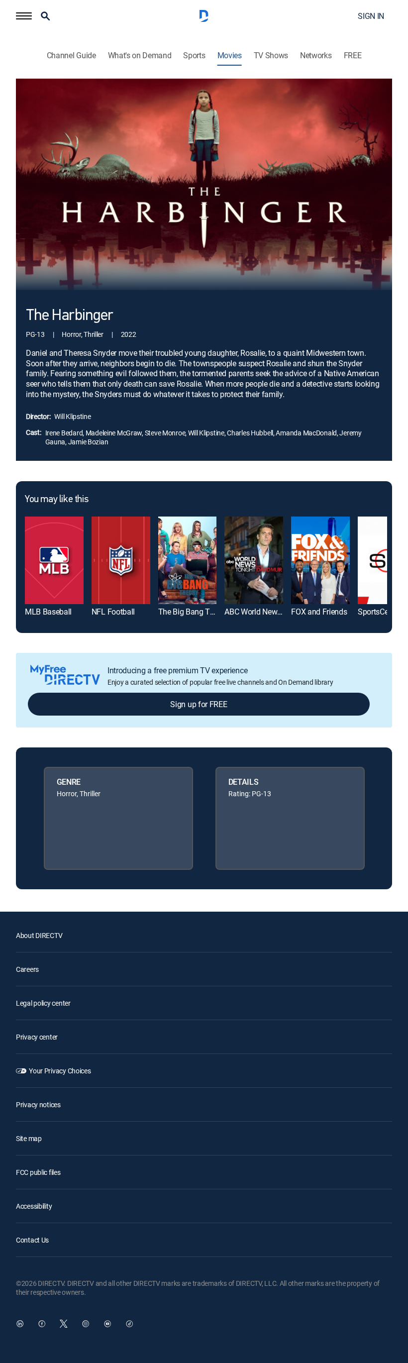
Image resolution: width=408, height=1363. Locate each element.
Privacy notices (38, 1104)
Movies (229, 55)
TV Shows (271, 55)
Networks (315, 55)
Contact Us (32, 1240)
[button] (24, 16)
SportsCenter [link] (379, 611)
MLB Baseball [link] (48, 611)
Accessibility (34, 1206)
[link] (54, 560)
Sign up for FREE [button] (198, 704)
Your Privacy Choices (60, 1070)
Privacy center (37, 1037)
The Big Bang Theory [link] (193, 611)
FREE (353, 55)
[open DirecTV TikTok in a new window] (129, 1324)
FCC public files (38, 1172)
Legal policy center (43, 1003)
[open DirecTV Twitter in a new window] (64, 1324)
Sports (194, 55)
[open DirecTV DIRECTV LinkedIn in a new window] (20, 1324)
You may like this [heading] (56, 500)
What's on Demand (140, 55)
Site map (29, 1138)
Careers (27, 969)
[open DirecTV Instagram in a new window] (86, 1324)
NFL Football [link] (113, 611)
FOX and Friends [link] (319, 611)
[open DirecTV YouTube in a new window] (107, 1324)
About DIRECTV (39, 935)
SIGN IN (371, 15)
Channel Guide (71, 55)
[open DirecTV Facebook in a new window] (42, 1324)
